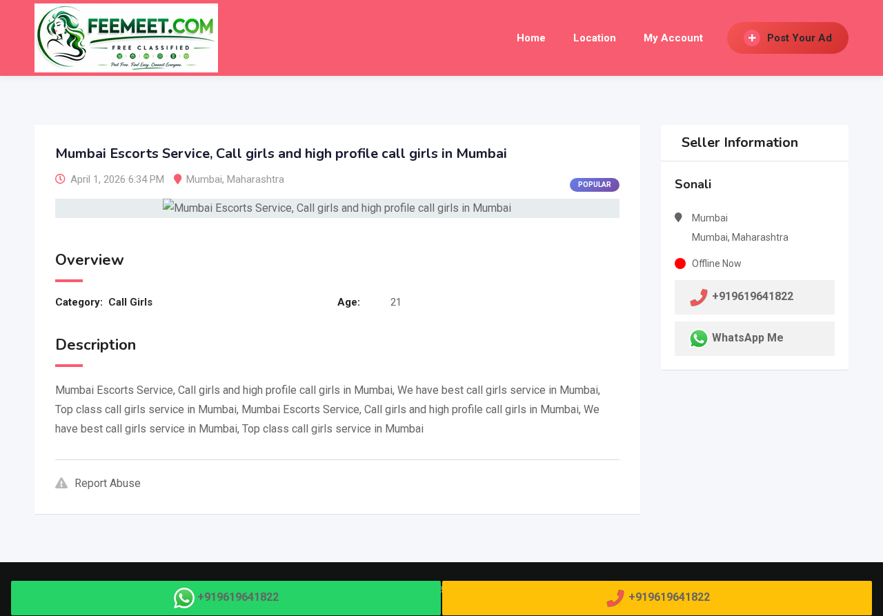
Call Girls (130, 302)
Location (594, 38)
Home (531, 38)
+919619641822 (238, 597)
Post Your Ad (799, 38)
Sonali (693, 184)
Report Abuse (108, 483)
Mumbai (204, 179)
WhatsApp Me (748, 337)
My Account (673, 38)
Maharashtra (255, 179)
